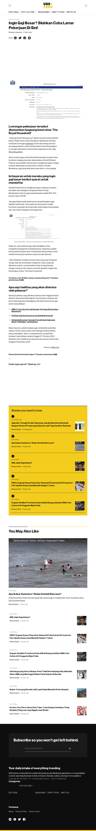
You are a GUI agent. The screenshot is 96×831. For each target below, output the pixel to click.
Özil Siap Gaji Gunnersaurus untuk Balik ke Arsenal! (32, 316)
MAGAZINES (40, 792)
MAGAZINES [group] (44, 12)
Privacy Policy (21, 811)
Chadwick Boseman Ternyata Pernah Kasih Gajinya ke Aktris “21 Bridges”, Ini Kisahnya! (33, 321)
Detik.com (55, 347)
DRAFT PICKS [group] (58, 12)
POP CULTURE (27, 12)
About (11, 811)
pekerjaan (30, 143)
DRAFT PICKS (53, 792)
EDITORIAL (13, 792)
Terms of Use (34, 811)
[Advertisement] (48, 62)
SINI (22, 280)
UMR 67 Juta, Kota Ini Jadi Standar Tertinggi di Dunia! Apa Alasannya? (34, 310)
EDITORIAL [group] (14, 12)
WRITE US (65, 792)
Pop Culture (14, 19)
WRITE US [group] (71, 12)
